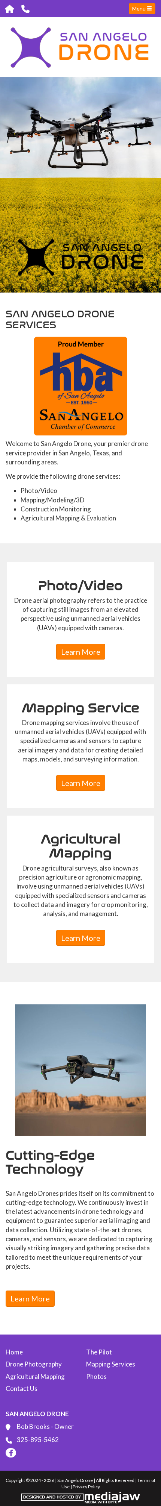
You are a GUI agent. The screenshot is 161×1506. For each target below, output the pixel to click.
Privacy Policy (86, 1486)
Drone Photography (34, 1364)
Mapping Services (110, 1364)
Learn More (80, 651)
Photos (96, 1376)
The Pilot (99, 1352)
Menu (139, 8)
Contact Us (21, 1388)
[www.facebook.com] (11, 1452)
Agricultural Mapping (35, 1376)
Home (14, 1352)
